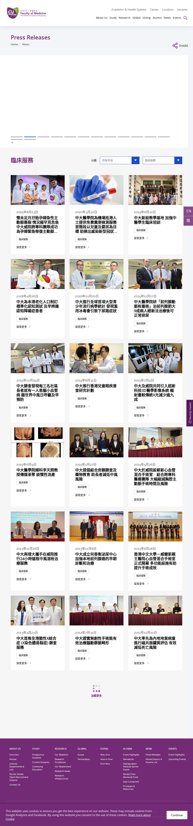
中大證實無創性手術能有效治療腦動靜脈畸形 (96, 640)
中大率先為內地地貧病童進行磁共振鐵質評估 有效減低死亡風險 (155, 643)
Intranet (182, 9)
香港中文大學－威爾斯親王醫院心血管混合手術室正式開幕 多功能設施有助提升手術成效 (155, 561)
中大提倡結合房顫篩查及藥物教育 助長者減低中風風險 (96, 475)
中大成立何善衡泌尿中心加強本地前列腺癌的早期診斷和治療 (96, 559)
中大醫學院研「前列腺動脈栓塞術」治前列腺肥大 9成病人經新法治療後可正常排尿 (154, 308)
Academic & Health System (128, 9)
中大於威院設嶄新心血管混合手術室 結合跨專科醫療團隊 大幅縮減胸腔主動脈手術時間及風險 (155, 477)
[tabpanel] (96, 101)
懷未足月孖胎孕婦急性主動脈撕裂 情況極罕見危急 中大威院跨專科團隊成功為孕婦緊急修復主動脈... (37, 224)
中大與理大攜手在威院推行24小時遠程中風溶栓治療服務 (37, 559)
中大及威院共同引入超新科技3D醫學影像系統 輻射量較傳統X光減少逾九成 (154, 392)
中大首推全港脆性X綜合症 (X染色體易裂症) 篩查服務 (36, 643)
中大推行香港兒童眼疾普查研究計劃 (96, 388)
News (25, 44)
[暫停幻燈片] (12, 142)
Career (154, 9)
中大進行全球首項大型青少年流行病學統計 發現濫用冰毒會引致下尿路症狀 (96, 306)
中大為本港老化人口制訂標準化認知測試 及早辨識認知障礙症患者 (37, 306)
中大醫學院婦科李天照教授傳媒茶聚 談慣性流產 (37, 472)
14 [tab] (30, 139)
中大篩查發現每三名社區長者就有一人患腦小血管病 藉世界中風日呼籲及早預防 (37, 392)
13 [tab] (17, 139)
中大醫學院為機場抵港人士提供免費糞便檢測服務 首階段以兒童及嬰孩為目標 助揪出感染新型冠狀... (96, 224)
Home (14, 44)
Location (167, 9)
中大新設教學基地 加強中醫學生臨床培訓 (155, 220)
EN (188, 211)
